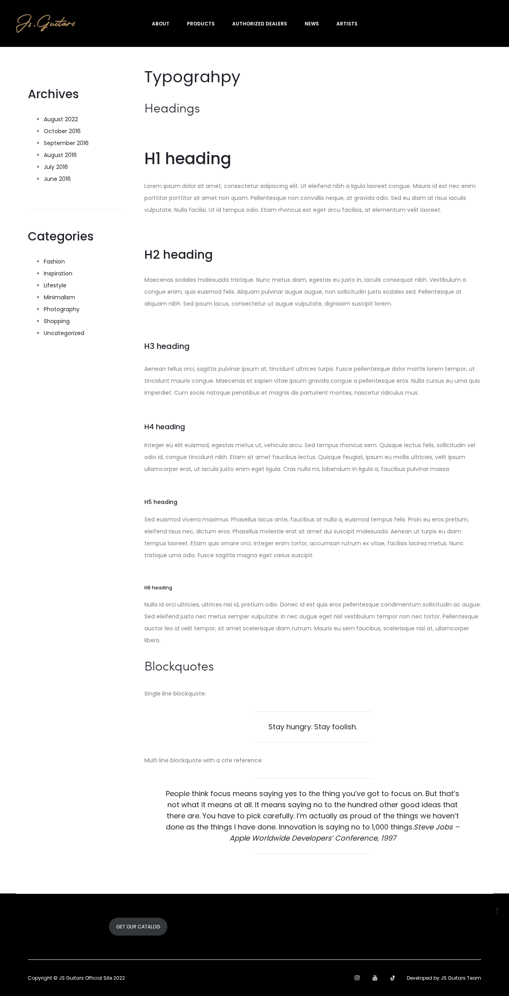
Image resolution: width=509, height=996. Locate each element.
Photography (62, 309)
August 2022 (61, 119)
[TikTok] (392, 977)
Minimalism (59, 297)
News (312, 23)
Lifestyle (55, 285)
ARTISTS (346, 23)
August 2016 (60, 155)
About (160, 23)
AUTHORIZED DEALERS (259, 23)
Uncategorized (64, 333)
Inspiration (58, 273)
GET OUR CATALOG (138, 926)
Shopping (57, 321)
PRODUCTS (201, 23)
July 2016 (56, 167)
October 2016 (62, 131)
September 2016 (66, 143)
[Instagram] (357, 977)
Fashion (54, 261)
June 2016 (57, 179)
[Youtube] (375, 977)
